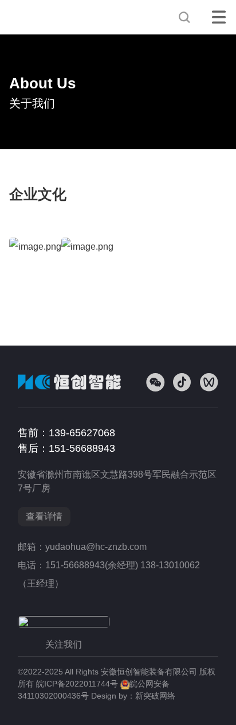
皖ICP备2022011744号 (77, 683)
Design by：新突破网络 (133, 695)
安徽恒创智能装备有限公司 (49, 17)
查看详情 (44, 516)
